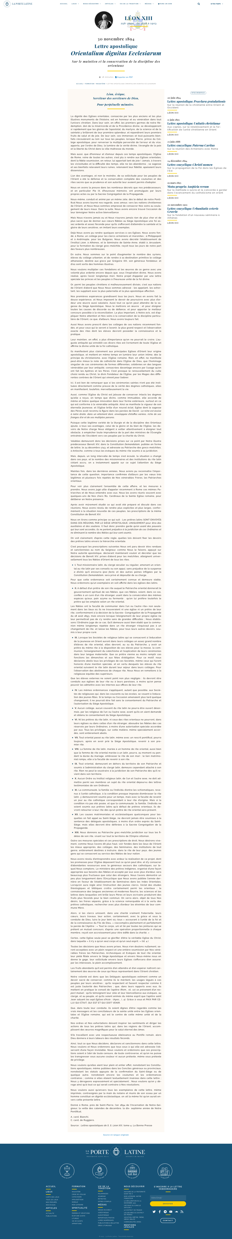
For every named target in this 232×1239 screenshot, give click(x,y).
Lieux (74, 4)
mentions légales (130, 1226)
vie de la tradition (104, 1187)
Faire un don (166, 4)
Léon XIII (139, 18)
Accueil (64, 4)
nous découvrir (134, 1186)
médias (102, 1205)
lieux (49, 1192)
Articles (109, 4)
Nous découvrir (91, 4)
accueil (79, 84)
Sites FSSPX (216, 4)
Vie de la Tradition (129, 4)
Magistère (100, 84)
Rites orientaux (198, 92)
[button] (199, 4)
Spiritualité (79, 1208)
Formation (89, 84)
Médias (148, 4)
